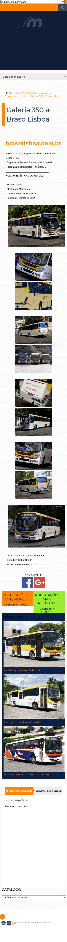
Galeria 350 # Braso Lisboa (45, 96)
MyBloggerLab (41, 930)
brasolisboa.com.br (33, 143)
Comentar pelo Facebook (48, 790)
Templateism (26, 930)
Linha (24, 96)
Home (12, 92)
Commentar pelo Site (20, 790)
